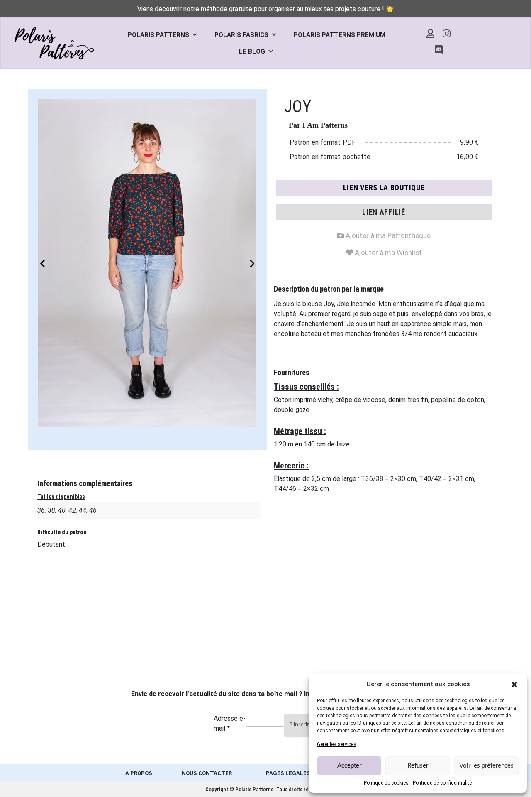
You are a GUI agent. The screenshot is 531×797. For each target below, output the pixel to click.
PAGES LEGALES (288, 773)
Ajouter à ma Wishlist (384, 251)
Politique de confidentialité (442, 783)
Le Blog (252, 51)
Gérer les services (336, 744)
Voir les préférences (486, 766)
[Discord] (438, 50)
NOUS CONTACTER (207, 773)
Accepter (349, 766)
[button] (514, 684)
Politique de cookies (386, 783)
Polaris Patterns (158, 35)
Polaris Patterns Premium (339, 35)
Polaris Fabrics (241, 35)
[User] (430, 33)
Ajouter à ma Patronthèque (384, 234)
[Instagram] (446, 33)
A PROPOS (138, 773)
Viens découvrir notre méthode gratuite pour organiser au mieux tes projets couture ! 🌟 (265, 9)
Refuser (417, 766)
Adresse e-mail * (230, 723)
